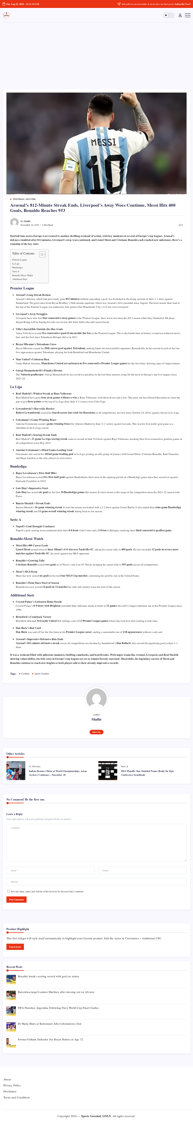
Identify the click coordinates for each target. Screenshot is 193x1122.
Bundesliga (17, 267)
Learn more (15, 946)
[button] (169, 15)
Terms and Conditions (16, 1097)
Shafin (27, 221)
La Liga (15, 263)
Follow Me (96, 732)
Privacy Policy (12, 1085)
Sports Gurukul (41, 673)
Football (25, 673)
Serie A (15, 271)
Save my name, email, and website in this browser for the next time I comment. (47, 891)
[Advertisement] (96, 50)
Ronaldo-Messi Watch (22, 275)
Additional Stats (19, 279)
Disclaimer (9, 1091)
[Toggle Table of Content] (40, 254)
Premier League (19, 259)
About (7, 1079)
